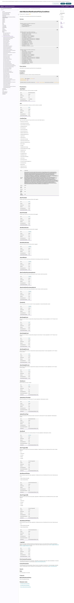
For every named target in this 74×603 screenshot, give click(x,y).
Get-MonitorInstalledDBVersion (7, 48)
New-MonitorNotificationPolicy (7, 61)
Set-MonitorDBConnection (6, 75)
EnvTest (3, 28)
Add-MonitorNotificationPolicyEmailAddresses (9, 37)
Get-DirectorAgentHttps (6, 40)
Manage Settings (56, 3)
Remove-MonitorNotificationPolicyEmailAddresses (9, 65)
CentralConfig (4, 25)
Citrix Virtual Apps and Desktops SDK (25, 8)
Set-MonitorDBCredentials (6, 76)
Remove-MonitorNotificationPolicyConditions (8, 64)
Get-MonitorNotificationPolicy (7, 51)
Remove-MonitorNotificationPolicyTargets (8, 66)
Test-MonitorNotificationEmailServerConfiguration (9, 86)
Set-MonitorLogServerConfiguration (7, 78)
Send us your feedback (62, 27)
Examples (3, 18)
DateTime (29, 435)
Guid (29, 548)
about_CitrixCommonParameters (6, 12)
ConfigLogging (4, 26)
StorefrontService (4, 89)
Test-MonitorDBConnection (6, 85)
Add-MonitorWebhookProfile (6, 39)
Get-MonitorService (5, 53)
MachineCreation (4, 30)
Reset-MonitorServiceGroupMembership (8, 72)
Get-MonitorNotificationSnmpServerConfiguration (9, 52)
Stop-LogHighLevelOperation (25, 545)
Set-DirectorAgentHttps (6, 73)
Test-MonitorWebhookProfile (6, 87)
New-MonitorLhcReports (6, 60)
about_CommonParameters (53, 566)
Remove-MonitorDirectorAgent (7, 62)
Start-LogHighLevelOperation (54, 544)
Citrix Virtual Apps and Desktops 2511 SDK (35, 8)
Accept (63, 3)
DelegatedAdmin (4, 27)
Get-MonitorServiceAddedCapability (7, 54)
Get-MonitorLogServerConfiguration (7, 49)
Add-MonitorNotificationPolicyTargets (8, 38)
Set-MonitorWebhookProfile (6, 84)
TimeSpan (29, 231)
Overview (3, 11)
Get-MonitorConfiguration (6, 41)
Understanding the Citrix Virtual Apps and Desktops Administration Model (8, 17)
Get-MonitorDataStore (6, 42)
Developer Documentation (10, 6)
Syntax (61, 14)
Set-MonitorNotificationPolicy (24, 585)
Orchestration (4, 88)
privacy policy (20, 1)
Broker (3, 24)
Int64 (29, 107)
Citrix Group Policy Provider (5, 13)
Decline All (68, 3)
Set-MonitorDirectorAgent (6, 77)
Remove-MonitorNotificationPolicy (7, 63)
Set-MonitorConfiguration (6, 74)
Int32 (29, 201)
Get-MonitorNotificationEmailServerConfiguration (9, 50)
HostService (3, 29)
